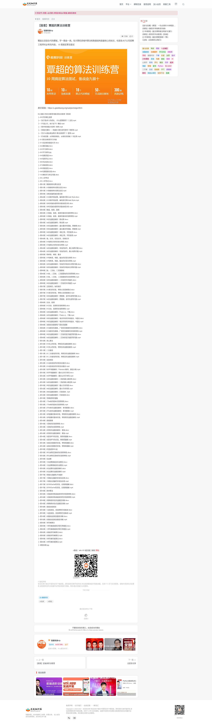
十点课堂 (164, 48)
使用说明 (147, 4)
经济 (171, 62)
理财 (144, 66)
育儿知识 (168, 66)
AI (172, 59)
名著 (162, 55)
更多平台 (161, 73)
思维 (167, 73)
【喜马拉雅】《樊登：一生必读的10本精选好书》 (160, 25)
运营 (168, 55)
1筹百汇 (96, 705)
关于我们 (78, 705)
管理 (149, 66)
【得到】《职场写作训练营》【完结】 (155, 34)
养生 (156, 62)
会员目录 (87, 705)
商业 (162, 59)
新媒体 (168, 69)
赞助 (97, 550)
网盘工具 (167, 4)
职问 (144, 73)
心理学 (144, 62)
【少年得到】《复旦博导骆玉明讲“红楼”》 (157, 31)
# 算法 (50, 601)
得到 (157, 48)
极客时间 (45, 19)
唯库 (152, 48)
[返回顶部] (207, 717)
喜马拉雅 (145, 48)
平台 (127, 4)
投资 (168, 59)
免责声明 (69, 705)
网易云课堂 (152, 73)
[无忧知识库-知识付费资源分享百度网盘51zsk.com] (30, 3)
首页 (121, 4)
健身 (161, 62)
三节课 (144, 69)
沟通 (157, 59)
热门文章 (144, 21)
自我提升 (154, 52)
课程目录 (137, 4)
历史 (150, 69)
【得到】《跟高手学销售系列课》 (154, 28)
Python (160, 66)
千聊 (157, 55)
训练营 (170, 52)
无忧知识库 (86, 709)
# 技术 (42, 601)
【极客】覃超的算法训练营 (54, 25)
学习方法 (162, 52)
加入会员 (157, 4)
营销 (144, 55)
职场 (150, 62)
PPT (162, 69)
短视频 (156, 69)
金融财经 (145, 52)
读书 (154, 66)
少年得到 (145, 59)
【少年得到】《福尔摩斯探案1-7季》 (155, 37)
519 (52, 644)
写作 (166, 62)
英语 (152, 59)
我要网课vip (48, 30)
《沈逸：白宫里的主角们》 (152, 40)
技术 (173, 55)
